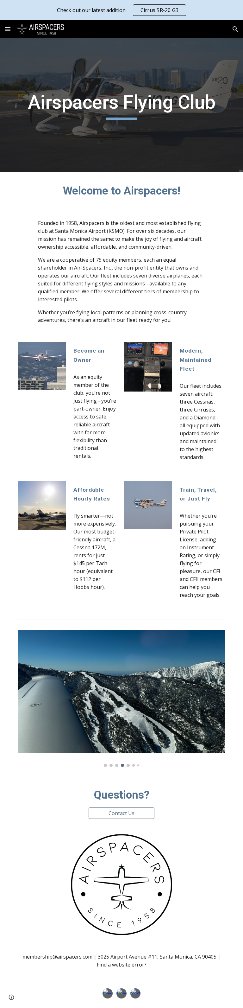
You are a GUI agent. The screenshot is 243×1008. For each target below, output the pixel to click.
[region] (121, 10)
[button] (7, 29)
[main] (121, 105)
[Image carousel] (121, 698)
